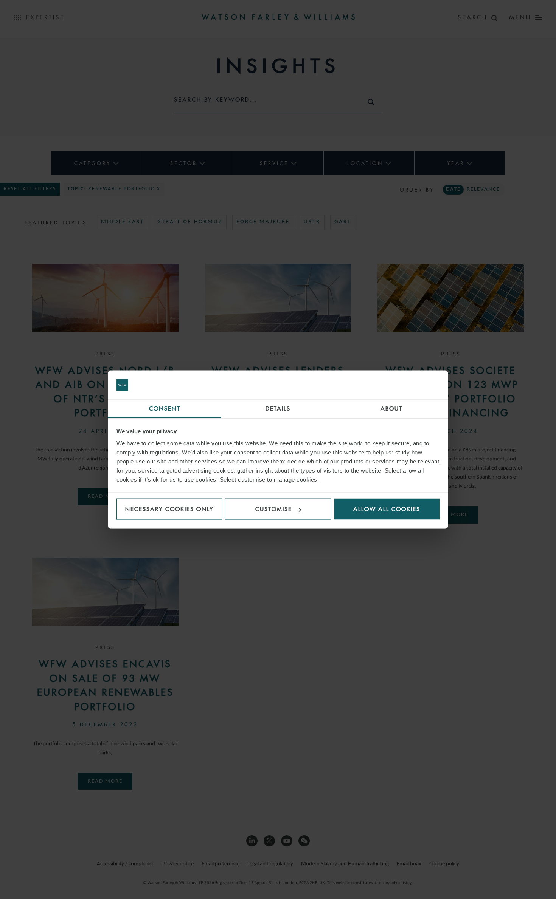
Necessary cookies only (169, 509)
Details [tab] (278, 408)
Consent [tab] (164, 408)
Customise (273, 509)
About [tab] (391, 408)
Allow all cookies (386, 509)
